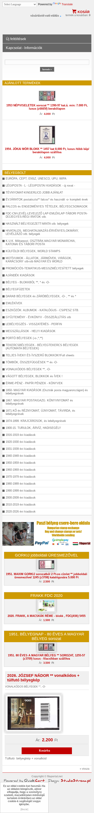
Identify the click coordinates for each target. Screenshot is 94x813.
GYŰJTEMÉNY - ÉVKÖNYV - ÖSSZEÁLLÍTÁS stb (38, 317)
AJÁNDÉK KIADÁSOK (20, 275)
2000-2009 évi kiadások (21, 497)
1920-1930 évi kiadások (21, 441)
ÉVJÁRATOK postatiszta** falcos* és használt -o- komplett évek (47, 199)
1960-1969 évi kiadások (21, 469)
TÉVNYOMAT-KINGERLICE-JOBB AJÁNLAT (34, 192)
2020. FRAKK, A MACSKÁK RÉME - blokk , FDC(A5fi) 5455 (46, 616)
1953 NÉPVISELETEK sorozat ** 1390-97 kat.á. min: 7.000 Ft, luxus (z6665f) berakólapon (47, 107)
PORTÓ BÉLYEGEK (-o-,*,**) (24, 338)
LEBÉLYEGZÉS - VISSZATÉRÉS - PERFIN (34, 324)
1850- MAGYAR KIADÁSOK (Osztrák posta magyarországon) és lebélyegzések (47, 392)
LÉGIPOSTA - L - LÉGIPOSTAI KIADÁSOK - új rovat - (40, 185)
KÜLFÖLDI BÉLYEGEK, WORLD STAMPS (33, 251)
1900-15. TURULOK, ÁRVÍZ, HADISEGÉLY (33, 427)
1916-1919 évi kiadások (21, 434)
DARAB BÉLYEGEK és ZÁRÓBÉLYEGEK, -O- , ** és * (41, 296)
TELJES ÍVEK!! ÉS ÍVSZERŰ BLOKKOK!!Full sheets (40, 355)
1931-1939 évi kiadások (21, 448)
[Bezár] (24, 809)
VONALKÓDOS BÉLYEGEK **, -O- (28, 369)
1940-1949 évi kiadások (21, 455)
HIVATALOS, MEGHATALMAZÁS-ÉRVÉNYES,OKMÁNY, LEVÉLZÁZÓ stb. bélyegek (42, 232)
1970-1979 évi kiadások (21, 476)
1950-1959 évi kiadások (21, 462)
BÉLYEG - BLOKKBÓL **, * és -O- (28, 282)
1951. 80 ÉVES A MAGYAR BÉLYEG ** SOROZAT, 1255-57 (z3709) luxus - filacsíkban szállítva (46, 657)
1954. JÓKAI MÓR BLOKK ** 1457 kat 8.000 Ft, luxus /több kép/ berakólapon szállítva (47, 150)
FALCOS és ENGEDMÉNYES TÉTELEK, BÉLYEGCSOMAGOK (47, 206)
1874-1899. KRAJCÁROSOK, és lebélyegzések (36, 421)
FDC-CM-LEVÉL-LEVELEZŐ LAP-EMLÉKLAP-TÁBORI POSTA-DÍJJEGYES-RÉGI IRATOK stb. (47, 215)
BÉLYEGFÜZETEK (18, 289)
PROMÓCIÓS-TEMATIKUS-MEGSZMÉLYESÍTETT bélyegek (45, 268)
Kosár (84, 12)
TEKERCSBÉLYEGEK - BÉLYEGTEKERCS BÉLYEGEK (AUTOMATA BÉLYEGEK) (42, 346)
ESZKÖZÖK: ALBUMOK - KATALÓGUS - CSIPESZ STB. (42, 310)
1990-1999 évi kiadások (21, 490)
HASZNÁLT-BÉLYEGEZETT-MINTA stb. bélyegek (37, 223)
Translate (67, 4)
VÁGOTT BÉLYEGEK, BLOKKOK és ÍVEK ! (34, 376)
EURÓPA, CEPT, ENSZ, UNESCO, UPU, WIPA (36, 178)
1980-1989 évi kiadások (21, 483)
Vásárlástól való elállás (44, 15)
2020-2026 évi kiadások (21, 511)
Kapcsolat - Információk (24, 48)
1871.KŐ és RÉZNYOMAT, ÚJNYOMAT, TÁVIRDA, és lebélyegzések (40, 412)
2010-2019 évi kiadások (21, 504)
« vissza (84, 768)
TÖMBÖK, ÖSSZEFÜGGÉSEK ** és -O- (31, 362)
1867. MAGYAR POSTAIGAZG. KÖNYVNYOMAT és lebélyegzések (39, 402)
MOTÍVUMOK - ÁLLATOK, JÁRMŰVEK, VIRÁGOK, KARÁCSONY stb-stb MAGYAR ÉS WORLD (39, 259)
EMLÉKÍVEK (14, 303)
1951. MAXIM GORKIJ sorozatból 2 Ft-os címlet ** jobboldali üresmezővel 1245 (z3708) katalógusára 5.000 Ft (46, 575)
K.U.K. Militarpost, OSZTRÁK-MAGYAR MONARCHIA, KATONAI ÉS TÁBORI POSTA (41, 242)
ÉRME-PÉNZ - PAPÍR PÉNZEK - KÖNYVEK (34, 383)
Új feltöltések (16, 39)
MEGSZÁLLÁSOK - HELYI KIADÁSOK (31, 331)
